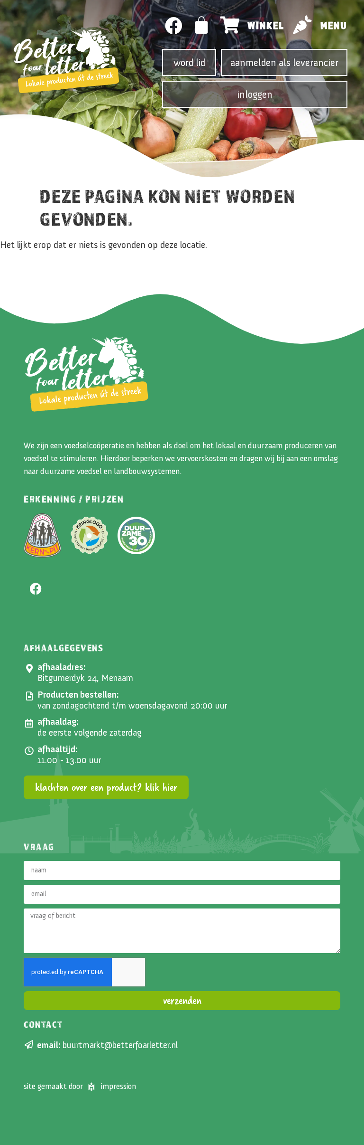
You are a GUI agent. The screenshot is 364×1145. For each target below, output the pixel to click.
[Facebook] (173, 26)
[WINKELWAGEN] (202, 25)
